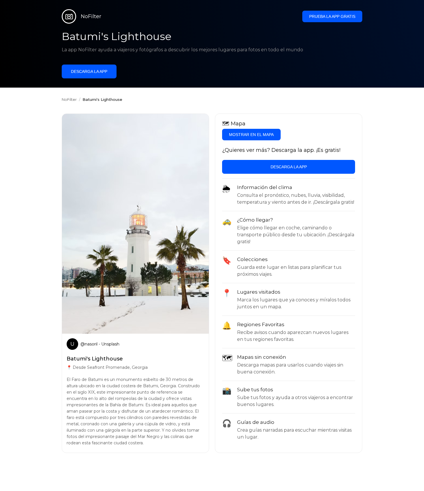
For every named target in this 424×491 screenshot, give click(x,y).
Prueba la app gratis (332, 16)
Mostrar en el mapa (251, 134)
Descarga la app (89, 71)
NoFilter (69, 99)
